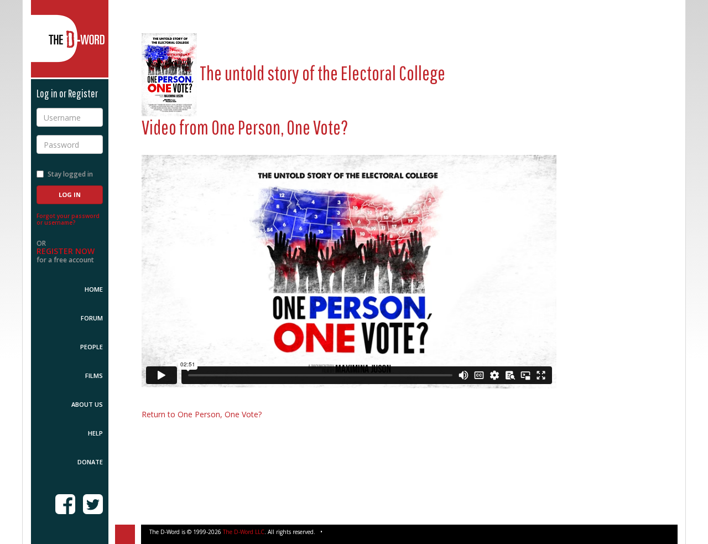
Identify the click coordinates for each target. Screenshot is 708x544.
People (91, 347)
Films (94, 375)
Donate (90, 462)
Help (95, 433)
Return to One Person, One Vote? (202, 414)
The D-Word (69, 38)
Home (94, 289)
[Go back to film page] (169, 72)
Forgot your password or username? (68, 219)
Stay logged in (70, 174)
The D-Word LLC (243, 532)
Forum (92, 318)
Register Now (66, 251)
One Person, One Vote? (279, 127)
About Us (87, 404)
